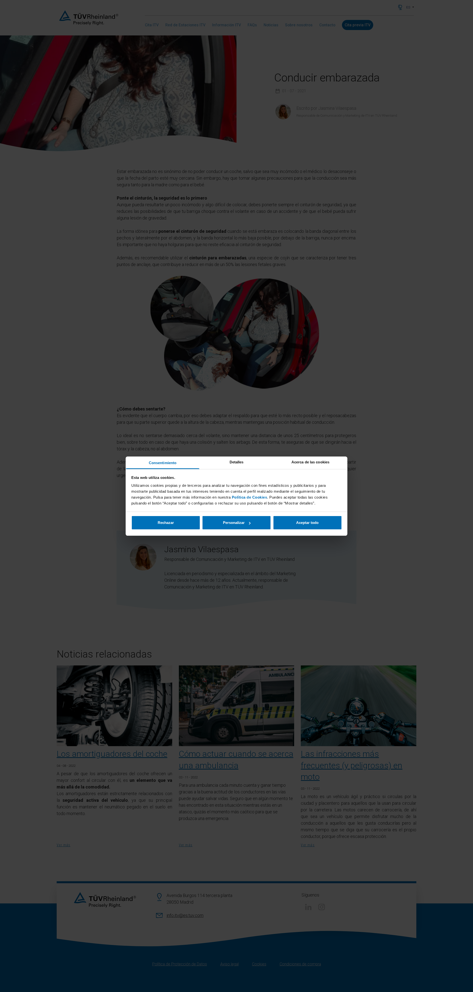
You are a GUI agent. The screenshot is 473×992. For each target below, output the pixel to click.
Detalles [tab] (237, 462)
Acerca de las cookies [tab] (310, 462)
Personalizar (234, 522)
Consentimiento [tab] (162, 463)
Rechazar (166, 522)
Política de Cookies (249, 497)
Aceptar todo (307, 522)
